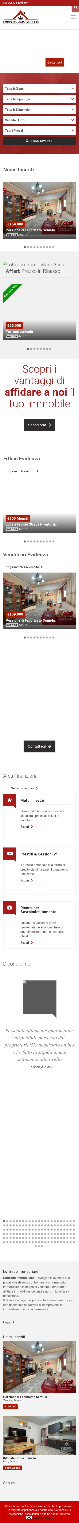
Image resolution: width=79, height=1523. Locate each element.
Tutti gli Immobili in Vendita (21, 567)
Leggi (6, 1322)
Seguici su (15, 2)
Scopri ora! (38, 425)
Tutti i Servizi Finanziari (18, 788)
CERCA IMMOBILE (41, 141)
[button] (25, 247)
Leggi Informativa (43, 1517)
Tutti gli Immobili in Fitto (18, 471)
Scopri (24, 826)
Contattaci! (54, 62)
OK (29, 1517)
